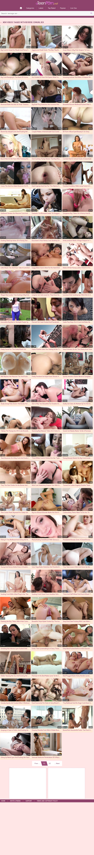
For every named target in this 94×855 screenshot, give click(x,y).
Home (3, 801)
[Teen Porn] (47, 2)
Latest (41, 8)
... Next (56, 763)
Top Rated (51, 8)
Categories (30, 8)
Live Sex (73, 8)
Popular (63, 8)
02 (50, 763)
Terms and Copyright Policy (47, 801)
